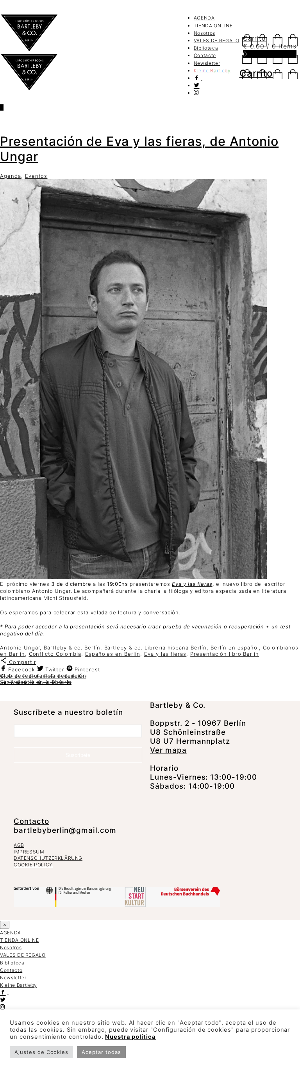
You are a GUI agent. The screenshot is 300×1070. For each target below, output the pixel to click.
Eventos (36, 176)
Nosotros (204, 33)
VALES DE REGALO (216, 40)
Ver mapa (168, 750)
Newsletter (207, 63)
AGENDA (204, 18)
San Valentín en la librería (35, 682)
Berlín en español (235, 647)
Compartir (21, 662)
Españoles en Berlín (112, 654)
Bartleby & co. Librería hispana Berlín (155, 647)
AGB (19, 845)
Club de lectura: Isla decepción (43, 676)
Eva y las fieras (192, 584)
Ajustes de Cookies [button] (41, 1052)
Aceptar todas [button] (101, 1052)
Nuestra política (130, 1036)
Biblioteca (206, 48)
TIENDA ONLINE (213, 26)
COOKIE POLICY (33, 865)
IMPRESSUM (29, 852)
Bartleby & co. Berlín (72, 647)
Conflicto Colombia (55, 654)
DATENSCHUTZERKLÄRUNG (48, 858)
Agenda (10, 176)
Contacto (205, 55)
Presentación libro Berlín (224, 654)
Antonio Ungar (20, 647)
